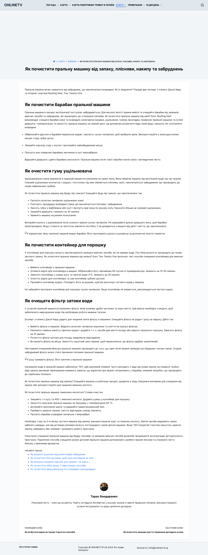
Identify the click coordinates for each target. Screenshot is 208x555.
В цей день (152, 5)
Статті (120, 5)
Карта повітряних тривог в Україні (93, 5)
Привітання (135, 5)
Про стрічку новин (28, 547)
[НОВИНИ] (54, 61)
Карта (64, 5)
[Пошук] (202, 5)
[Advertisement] (104, 31)
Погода (51, 5)
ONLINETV (13, 5)
